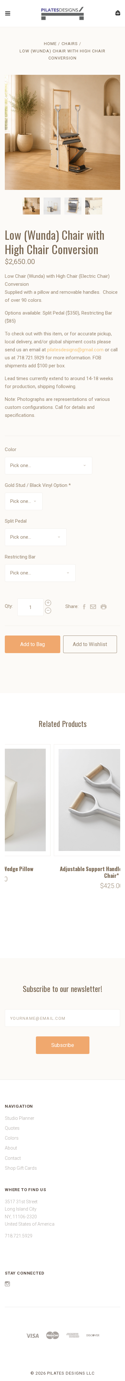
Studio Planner (19, 1118)
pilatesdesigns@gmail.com (75, 350)
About (11, 1148)
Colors (12, 1138)
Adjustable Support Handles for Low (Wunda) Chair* (62, 872)
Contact (13, 1158)
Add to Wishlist (90, 644)
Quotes (12, 1128)
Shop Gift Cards (21, 1168)
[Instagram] (7, 1284)
